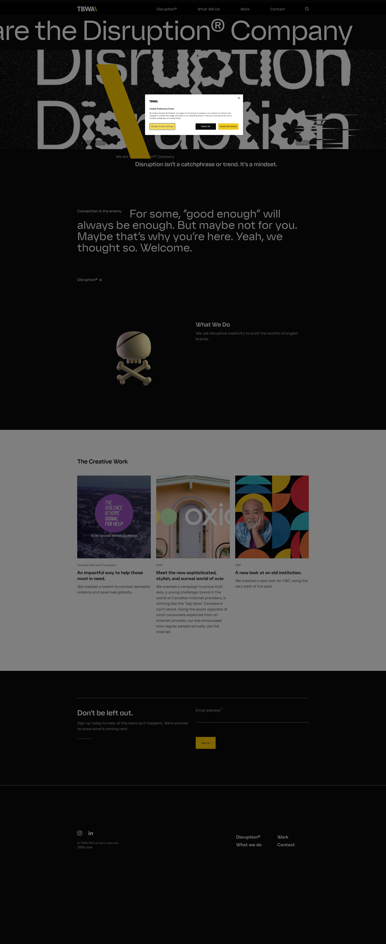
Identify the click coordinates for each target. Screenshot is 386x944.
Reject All (205, 126)
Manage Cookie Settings (162, 126)
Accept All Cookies (228, 126)
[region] (194, 114)
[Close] (239, 98)
